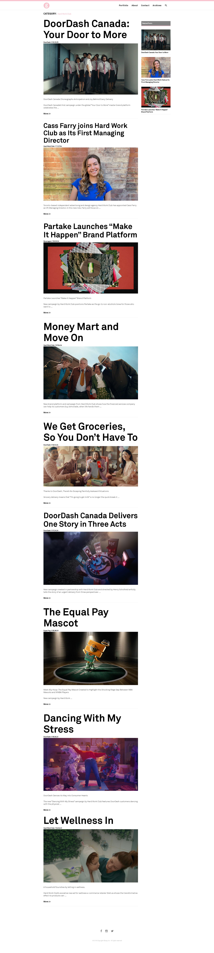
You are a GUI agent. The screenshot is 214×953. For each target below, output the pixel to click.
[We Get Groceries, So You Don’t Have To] (90, 453)
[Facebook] (101, 931)
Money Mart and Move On (81, 331)
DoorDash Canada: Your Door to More (86, 28)
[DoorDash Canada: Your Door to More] (90, 56)
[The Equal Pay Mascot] (90, 645)
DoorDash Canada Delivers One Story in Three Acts (90, 519)
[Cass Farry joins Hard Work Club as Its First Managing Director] (90, 161)
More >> (47, 113)
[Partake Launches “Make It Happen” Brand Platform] (90, 258)
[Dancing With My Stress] (90, 751)
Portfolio (123, 5)
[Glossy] (51, 5)
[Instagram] (106, 931)
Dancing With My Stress (82, 723)
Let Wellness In (78, 820)
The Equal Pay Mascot (76, 617)
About (135, 5)
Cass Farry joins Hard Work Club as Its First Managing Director (85, 132)
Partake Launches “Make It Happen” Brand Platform (90, 230)
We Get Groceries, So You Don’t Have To (90, 431)
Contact (145, 5)
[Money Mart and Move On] (90, 360)
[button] (166, 5)
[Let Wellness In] (90, 848)
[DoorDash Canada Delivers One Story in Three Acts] (90, 548)
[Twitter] (112, 931)
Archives (157, 5)
